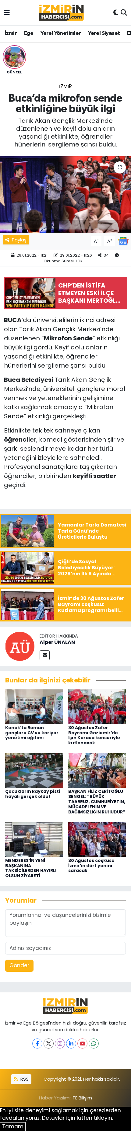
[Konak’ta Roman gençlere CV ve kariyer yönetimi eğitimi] (34, 706)
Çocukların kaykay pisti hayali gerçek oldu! (32, 793)
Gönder (19, 965)
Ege (29, 33)
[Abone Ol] (123, 240)
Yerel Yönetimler (61, 33)
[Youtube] (82, 1043)
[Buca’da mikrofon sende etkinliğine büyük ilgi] (65, 194)
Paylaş (19, 240)
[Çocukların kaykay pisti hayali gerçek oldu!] (34, 770)
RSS (24, 1079)
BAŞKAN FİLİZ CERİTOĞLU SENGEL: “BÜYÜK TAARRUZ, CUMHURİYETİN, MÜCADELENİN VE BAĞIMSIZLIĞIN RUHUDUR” (96, 801)
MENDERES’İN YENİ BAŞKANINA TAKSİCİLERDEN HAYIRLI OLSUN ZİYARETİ (30, 868)
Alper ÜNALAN (57, 642)
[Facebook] (37, 1043)
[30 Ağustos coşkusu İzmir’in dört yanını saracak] (97, 839)
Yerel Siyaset (104, 33)
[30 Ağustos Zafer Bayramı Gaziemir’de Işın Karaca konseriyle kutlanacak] (97, 706)
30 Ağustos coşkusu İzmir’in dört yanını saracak (91, 865)
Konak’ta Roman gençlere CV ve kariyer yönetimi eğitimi (31, 733)
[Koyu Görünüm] (115, 13)
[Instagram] (60, 1043)
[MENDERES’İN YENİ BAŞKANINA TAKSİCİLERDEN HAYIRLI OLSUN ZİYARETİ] (34, 839)
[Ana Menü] (7, 12)
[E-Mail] (45, 655)
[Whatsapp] (94, 1043)
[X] (49, 1043)
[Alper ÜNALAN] (19, 646)
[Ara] (124, 13)
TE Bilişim (82, 1098)
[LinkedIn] (71, 1043)
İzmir (11, 33)
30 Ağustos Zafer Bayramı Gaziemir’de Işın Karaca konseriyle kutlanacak (94, 735)
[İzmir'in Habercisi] (61, 13)
